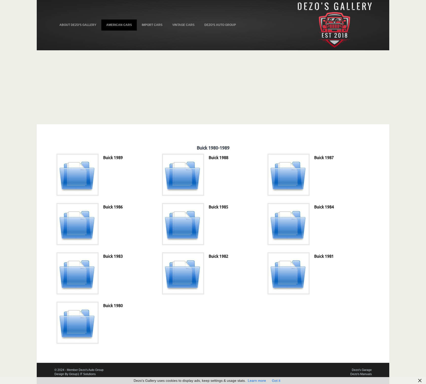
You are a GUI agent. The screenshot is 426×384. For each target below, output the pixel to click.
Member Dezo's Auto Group (85, 370)
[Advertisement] (213, 87)
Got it (276, 381)
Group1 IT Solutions (82, 374)
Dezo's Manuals (361, 374)
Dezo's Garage (362, 370)
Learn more (257, 381)
